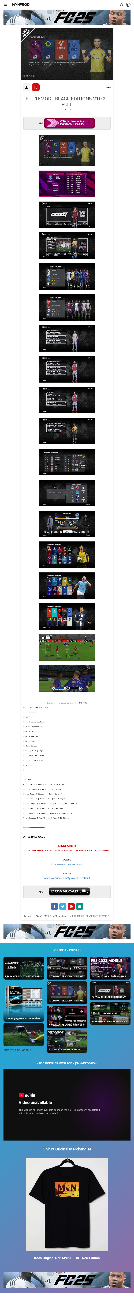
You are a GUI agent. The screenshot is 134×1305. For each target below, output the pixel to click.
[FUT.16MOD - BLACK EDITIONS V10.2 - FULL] (108, 88)
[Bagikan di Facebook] (54, 906)
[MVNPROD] (21, 4)
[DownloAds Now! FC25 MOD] (23, 1034)
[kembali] (6, 15)
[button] (128, 5)
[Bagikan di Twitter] (62, 906)
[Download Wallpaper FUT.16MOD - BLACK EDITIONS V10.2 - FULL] (26, 87)
